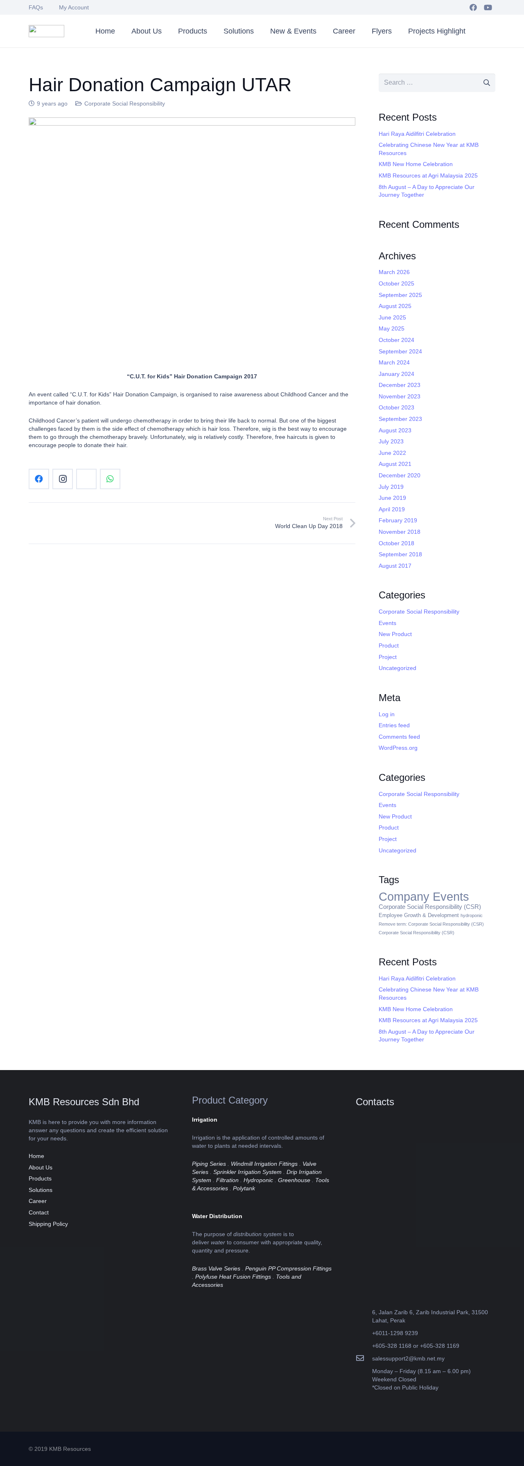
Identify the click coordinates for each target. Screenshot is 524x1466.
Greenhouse (294, 1180)
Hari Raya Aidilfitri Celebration (417, 133)
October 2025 (396, 283)
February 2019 (398, 520)
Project (388, 657)
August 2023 (395, 430)
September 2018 (400, 554)
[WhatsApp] (110, 479)
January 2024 (396, 374)
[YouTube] (488, 7)
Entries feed (394, 725)
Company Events (424, 896)
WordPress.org (398, 747)
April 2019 (392, 509)
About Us (40, 1167)
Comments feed (399, 736)
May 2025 (391, 328)
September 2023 (400, 419)
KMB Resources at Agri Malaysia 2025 (428, 175)
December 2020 (399, 475)
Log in (387, 714)
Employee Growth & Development (419, 915)
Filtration (227, 1180)
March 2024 (394, 362)
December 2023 (399, 385)
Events (387, 623)
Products (40, 1178)
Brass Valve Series (216, 1268)
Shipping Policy (48, 1224)
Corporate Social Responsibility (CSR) (430, 906)
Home (36, 1156)
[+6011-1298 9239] (364, 1333)
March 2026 (394, 272)
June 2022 (392, 453)
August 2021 (395, 464)
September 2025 (400, 295)
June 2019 (392, 498)
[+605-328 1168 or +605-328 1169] (364, 1345)
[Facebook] (473, 7)
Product (389, 645)
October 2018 (396, 543)
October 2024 (396, 340)
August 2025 (395, 306)
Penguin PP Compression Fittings (288, 1268)
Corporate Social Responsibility (124, 103)
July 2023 (391, 441)
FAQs (36, 7)
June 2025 (392, 317)
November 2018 (399, 531)
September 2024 (400, 351)
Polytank (244, 1188)
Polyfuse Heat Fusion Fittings (233, 1276)
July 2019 (391, 486)
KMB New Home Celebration (416, 164)
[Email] (86, 479)
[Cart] (484, 31)
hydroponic (472, 915)
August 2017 (395, 565)
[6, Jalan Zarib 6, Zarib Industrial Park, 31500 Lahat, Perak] (364, 1316)
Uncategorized (397, 668)
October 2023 (396, 407)
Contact (39, 1212)
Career (38, 1201)
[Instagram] (62, 479)
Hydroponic (258, 1180)
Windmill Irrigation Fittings (264, 1163)
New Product (395, 634)
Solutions (40, 1190)
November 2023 (399, 396)
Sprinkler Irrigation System (247, 1172)
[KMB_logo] (46, 31)
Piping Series (209, 1163)
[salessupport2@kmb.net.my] (364, 1358)
